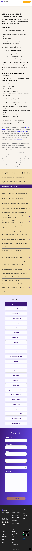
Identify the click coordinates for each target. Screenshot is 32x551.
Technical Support (16, 347)
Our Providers (28, 4)
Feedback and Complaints (16, 413)
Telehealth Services (22, 4)
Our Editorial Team (5, 536)
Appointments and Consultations (16, 390)
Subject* (8, 464)
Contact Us (3, 537)
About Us (3, 531)
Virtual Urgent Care (15, 517)
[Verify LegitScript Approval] (24, 539)
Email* (8, 451)
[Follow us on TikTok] (5, 525)
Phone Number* (10, 458)
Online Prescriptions (15, 515)
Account (16, 370)
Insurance (16, 351)
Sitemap (3, 542)
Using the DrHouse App (16, 356)
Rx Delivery (16, 323)
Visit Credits (16, 332)
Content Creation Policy (16, 545)
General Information (16, 418)
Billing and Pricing (16, 399)
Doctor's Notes (16, 404)
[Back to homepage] (6, 510)
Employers (16, 409)
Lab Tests (16, 361)
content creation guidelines (20, 131)
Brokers (24, 518)
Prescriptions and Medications (16, 308)
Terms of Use (14, 531)
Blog (2, 541)
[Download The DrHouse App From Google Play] (26, 535)
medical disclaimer (18, 139)
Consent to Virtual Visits (16, 541)
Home (2, 9)
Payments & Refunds (16, 394)
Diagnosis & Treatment (11, 9)
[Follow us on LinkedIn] (5, 522)
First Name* (9, 437)
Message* (8, 471)
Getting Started (16, 423)
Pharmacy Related (16, 313)
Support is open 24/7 (5, 513)
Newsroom (3, 539)
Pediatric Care (16, 385)
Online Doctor (3, 4)
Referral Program (16, 337)
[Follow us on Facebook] (3, 522)
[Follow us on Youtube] (8, 522)
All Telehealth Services (16, 512)
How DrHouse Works (10, 4)
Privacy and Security (16, 318)
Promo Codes (16, 327)
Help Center (6, 9)
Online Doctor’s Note (15, 523)
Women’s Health (15, 522)
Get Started (27, 1)
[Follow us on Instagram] (3, 525)
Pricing (16, 4)
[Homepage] (4, 2)
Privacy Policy (14, 533)
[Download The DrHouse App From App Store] (26, 532)
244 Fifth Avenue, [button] (4, 518)
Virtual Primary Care (15, 518)
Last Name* (9, 444)
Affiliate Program (16, 380)
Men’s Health (14, 520)
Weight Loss (16, 375)
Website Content (16, 366)
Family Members (16, 342)
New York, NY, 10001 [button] (5, 519)
